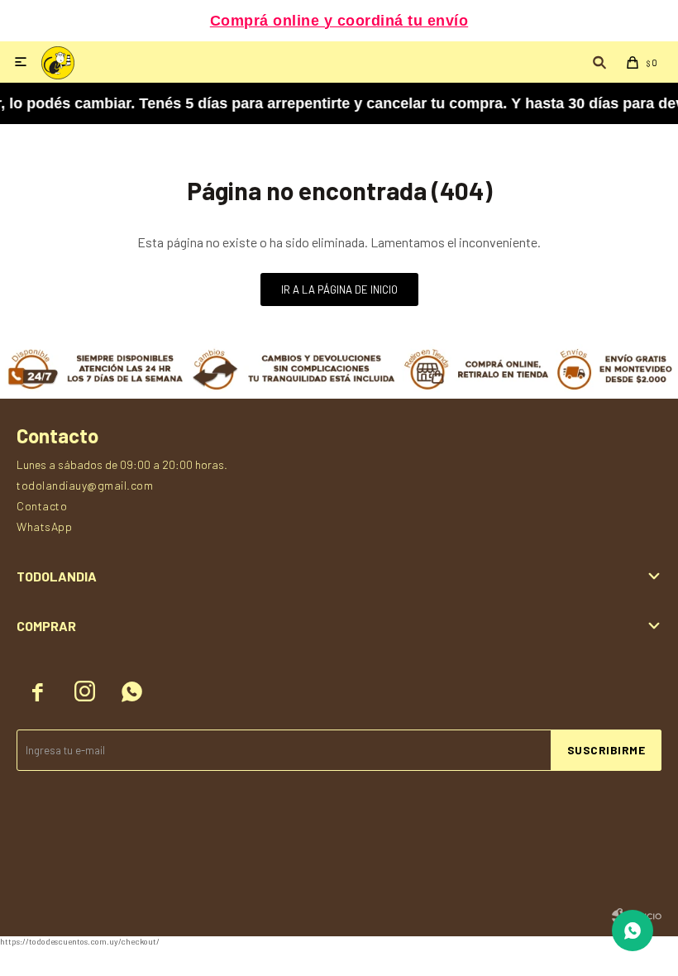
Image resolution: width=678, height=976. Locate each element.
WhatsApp (44, 526)
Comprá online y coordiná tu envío (339, 20)
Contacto (42, 506)
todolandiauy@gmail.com (85, 485)
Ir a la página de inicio (339, 289)
